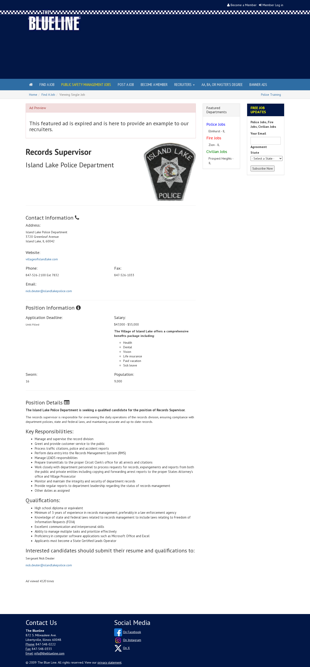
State (255, 152)
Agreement (259, 147)
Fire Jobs (213, 137)
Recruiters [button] (183, 84)
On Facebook (132, 632)
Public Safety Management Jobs (86, 84)
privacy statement (109, 662)
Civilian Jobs (216, 151)
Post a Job (126, 84)
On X (126, 648)
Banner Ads (258, 84)
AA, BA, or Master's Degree (222, 84)
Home (33, 95)
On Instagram (132, 640)
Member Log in (273, 5)
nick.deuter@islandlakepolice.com (49, 291)
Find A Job (48, 95)
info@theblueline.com (49, 653)
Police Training (271, 95)
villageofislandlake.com (42, 259)
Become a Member (244, 5)
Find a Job (46, 84)
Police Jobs (215, 124)
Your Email (258, 133)
